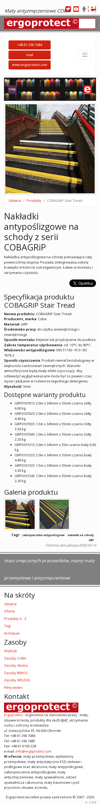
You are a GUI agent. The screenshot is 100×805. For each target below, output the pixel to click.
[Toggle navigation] (84, 54)
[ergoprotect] (92, 9)
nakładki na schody (81, 535)
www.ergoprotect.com (29, 64)
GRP (91, 540)
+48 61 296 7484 (29, 44)
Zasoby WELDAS (17, 680)
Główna (15, 200)
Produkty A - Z (15, 618)
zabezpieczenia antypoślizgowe (43, 535)
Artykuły (10, 650)
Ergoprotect (13, 714)
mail (29, 54)
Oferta (9, 611)
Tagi (7, 625)
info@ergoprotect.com (33, 751)
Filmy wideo (13, 687)
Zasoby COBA (15, 658)
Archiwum (12, 633)
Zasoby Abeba (16, 665)
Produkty (34, 200)
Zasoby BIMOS (16, 672)
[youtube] (76, 9)
